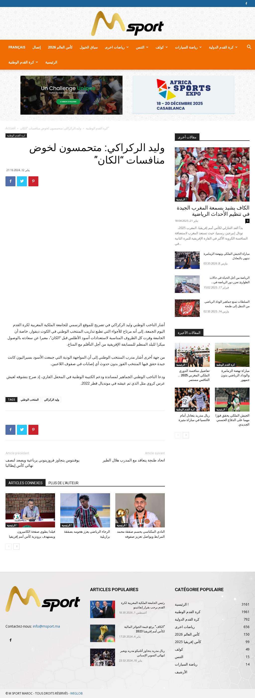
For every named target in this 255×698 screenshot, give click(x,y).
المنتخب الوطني (30, 399)
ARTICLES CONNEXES (25, 483)
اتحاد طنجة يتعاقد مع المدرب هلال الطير (134, 460)
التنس (140, 47)
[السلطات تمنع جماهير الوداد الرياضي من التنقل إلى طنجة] (187, 308)
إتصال (36, 47)
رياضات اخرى (115, 47)
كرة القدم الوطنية (21, 62)
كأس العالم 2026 (60, 47)
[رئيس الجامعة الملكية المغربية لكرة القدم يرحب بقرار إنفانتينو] (102, 609)
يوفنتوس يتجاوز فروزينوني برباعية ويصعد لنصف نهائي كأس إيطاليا (42, 463)
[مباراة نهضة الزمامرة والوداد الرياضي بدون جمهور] (232, 355)
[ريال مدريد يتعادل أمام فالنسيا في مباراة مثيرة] (192, 400)
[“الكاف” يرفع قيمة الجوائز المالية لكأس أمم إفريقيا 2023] (102, 633)
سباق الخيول (89, 47)
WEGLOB (76, 693)
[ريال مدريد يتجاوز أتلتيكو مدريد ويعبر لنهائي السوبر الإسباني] (102, 657)
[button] (249, 47)
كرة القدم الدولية (221, 47)
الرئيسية (51, 62)
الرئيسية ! (12, 525)
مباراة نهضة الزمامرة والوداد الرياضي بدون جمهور (235, 375)
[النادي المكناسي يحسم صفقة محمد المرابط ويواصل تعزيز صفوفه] (140, 510)
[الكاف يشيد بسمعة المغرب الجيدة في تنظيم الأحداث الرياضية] (212, 174)
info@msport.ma (46, 626)
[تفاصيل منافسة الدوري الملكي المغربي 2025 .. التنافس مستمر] (192, 355)
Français (16, 47)
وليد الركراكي (51, 399)
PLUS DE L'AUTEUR (63, 483)
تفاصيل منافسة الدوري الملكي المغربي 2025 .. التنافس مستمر (194, 375)
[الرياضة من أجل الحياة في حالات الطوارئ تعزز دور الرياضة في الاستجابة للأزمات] (187, 284)
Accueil (10, 128)
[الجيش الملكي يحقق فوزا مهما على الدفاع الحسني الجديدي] (232, 400)
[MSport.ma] (127, 23)
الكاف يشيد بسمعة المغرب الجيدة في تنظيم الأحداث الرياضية (213, 211)
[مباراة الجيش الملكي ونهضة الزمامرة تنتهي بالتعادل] (187, 260)
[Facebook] (246, 3)
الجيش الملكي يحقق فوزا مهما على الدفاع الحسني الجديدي (232, 420)
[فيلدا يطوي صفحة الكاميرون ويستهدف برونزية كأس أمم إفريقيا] (30, 510)
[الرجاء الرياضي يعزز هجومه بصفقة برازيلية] (85, 510)
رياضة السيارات (186, 47)
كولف (160, 47)
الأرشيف (181, 672)
